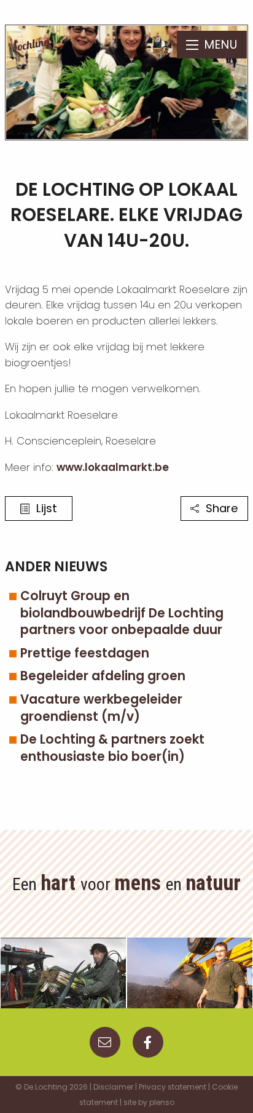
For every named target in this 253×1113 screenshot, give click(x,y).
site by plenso (148, 1102)
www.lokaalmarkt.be (112, 467)
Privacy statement (172, 1087)
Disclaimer (113, 1087)
